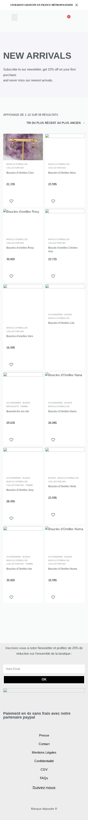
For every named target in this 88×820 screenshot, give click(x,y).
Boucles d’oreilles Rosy (20, 247)
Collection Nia (15, 168)
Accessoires (55, 315)
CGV (44, 769)
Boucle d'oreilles (17, 164)
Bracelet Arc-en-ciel (17, 411)
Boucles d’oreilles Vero (19, 336)
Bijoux (68, 315)
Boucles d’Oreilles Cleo (20, 172)
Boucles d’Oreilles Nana (62, 411)
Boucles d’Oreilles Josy (20, 489)
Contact (44, 744)
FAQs (44, 778)
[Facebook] (39, 798)
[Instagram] (49, 798)
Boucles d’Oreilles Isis (19, 568)
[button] (15, 17)
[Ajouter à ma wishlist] (11, 201)
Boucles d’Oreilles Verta (62, 486)
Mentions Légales (44, 752)
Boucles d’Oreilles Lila (61, 322)
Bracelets (12, 407)
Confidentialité (44, 761)
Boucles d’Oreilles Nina (62, 172)
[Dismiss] (76, 5)
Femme (24, 407)
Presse (44, 735)
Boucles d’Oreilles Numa (62, 568)
